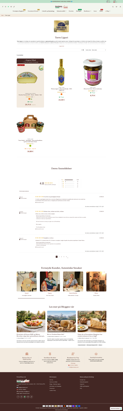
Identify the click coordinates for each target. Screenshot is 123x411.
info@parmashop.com (74, 367)
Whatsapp (73, 363)
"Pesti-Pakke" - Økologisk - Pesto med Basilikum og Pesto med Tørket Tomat (30, 141)
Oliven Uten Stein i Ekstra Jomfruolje (93, 88)
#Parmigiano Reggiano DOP (92, 345)
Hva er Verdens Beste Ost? (55, 334)
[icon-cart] (116, 6)
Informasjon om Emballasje (55, 386)
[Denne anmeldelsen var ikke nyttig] (102, 206)
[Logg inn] (120, 6)
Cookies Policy (53, 390)
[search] (112, 6)
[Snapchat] (8, 6)
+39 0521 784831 (74, 365)
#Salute (100, 345)
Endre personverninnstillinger (61, 409)
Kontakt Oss (82, 380)
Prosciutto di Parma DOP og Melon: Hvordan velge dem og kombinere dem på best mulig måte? (30, 335)
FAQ (81, 388)
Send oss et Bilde (53, 382)
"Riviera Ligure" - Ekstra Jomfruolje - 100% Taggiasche (61, 89)
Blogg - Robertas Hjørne (55, 384)
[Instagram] (5, 6)
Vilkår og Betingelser (84, 386)
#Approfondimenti (81, 345)
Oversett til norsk (40, 202)
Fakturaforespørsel (84, 382)
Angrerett (82, 384)
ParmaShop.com (43, 408)
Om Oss (51, 380)
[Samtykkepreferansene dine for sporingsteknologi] (121, 409)
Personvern (52, 388)
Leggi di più (61, 46)
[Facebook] (2, 6)
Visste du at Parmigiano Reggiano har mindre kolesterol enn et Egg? (90, 335)
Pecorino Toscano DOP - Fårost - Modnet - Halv (30, 94)
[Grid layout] (83, 50)
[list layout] (81, 50)
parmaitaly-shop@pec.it (24, 391)
